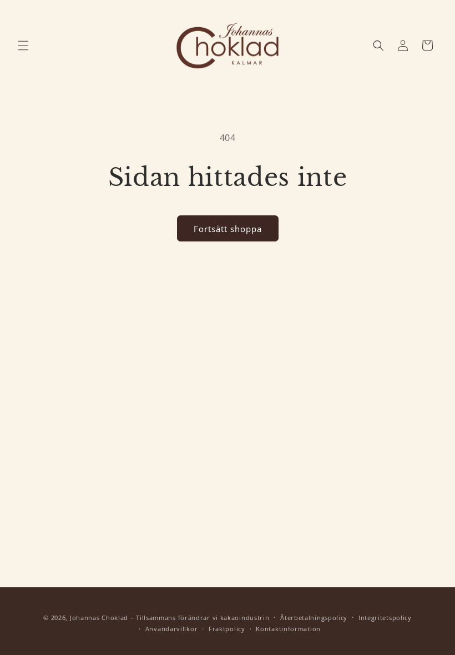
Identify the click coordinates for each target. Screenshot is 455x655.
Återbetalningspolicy (313, 617)
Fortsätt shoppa (228, 228)
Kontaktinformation (288, 628)
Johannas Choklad (99, 617)
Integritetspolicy (385, 617)
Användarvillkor (171, 628)
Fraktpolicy (227, 628)
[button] (23, 45)
